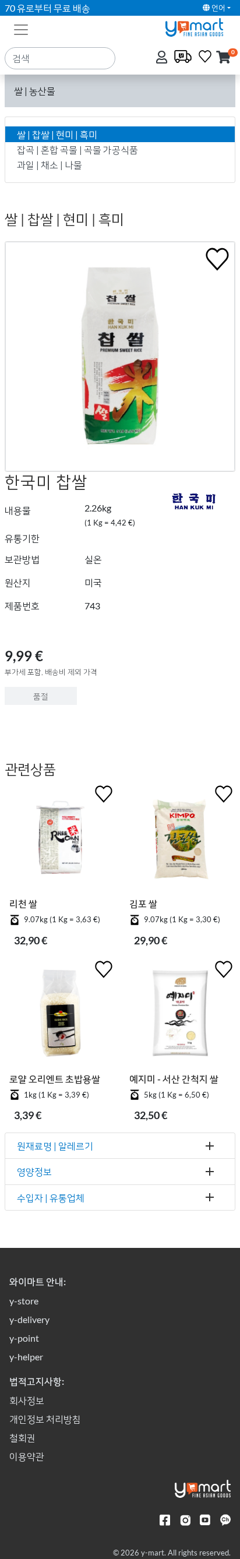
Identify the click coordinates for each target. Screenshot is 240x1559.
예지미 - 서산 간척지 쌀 (173, 1078)
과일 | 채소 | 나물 (49, 164)
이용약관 (26, 1456)
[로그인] (163, 58)
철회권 (22, 1437)
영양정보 (34, 1171)
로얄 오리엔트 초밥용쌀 (54, 1078)
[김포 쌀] (180, 840)
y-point (24, 1337)
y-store (23, 1300)
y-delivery (29, 1319)
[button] (223, 58)
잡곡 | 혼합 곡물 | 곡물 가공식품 (77, 149)
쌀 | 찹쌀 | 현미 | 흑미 (57, 134)
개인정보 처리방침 (45, 1418)
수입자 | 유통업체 (50, 1197)
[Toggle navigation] (21, 28)
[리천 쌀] (60, 840)
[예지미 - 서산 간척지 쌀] (180, 1015)
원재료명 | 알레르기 (55, 1145)
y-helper (26, 1356)
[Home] (199, 25)
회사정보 (26, 1400)
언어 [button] (217, 7)
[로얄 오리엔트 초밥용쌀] (60, 1015)
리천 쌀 (23, 903)
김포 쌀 (143, 903)
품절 (40, 696)
